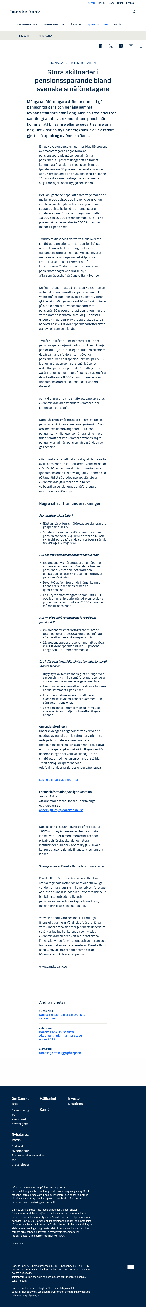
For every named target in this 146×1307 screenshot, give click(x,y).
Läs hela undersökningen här (58, 780)
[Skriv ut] (141, 46)
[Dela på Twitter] (111, 46)
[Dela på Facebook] (101, 46)
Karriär (45, 1109)
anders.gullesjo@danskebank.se (61, 810)
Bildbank (18, 1146)
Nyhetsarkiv (20, 1151)
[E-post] (131, 46)
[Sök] (134, 12)
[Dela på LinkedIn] (121, 46)
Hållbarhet (48, 1098)
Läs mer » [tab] (17, 1243)
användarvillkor (51, 1291)
